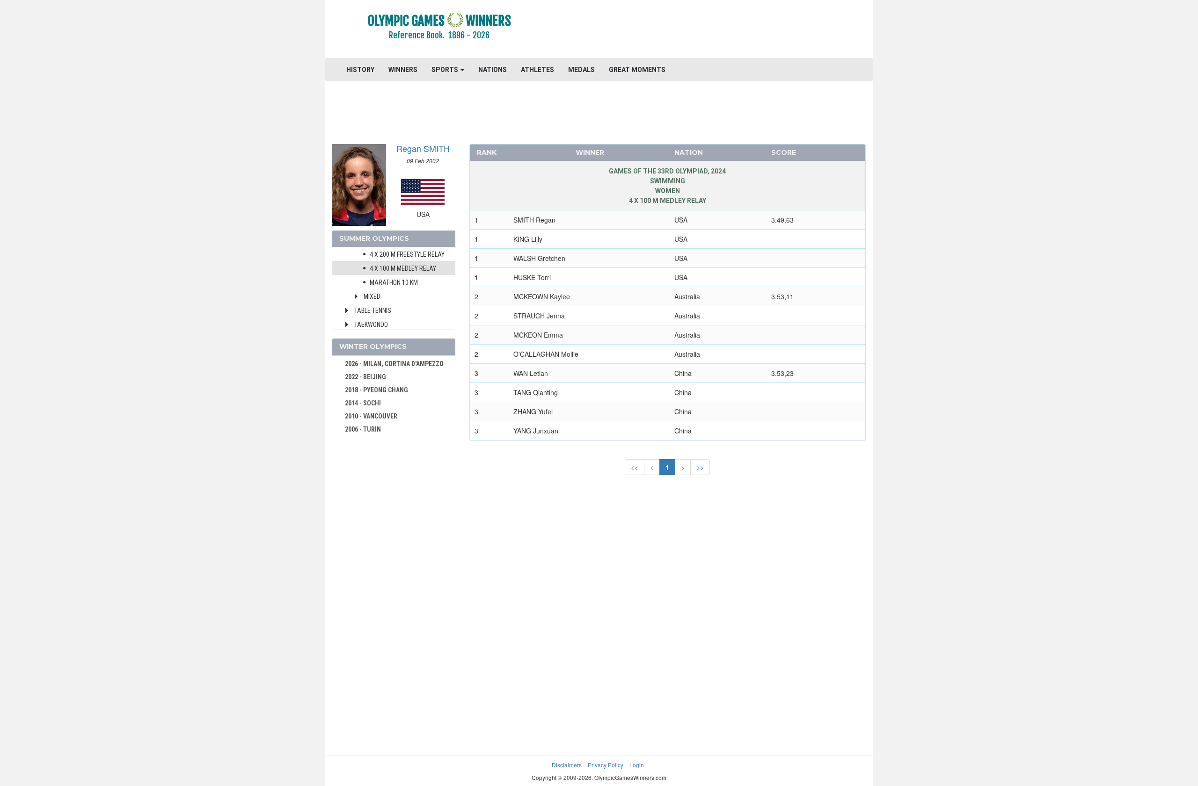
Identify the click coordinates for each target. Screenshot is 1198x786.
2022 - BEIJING (365, 377)
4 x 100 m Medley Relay (403, 268)
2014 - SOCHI (363, 403)
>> (700, 467)
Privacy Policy (605, 765)
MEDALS (581, 69)
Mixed (372, 296)
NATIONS (492, 69)
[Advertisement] (713, 30)
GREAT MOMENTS (637, 69)
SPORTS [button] (445, 69)
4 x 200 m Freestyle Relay (407, 254)
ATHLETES (537, 69)
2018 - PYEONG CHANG (376, 390)
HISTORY (360, 69)
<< (634, 467)
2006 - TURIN (363, 429)
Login (636, 765)
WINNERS (402, 69)
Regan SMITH (423, 148)
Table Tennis (372, 310)
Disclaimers (567, 765)
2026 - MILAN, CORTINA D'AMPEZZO (394, 364)
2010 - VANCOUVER (371, 416)
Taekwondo (371, 324)
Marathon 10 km (394, 282)
